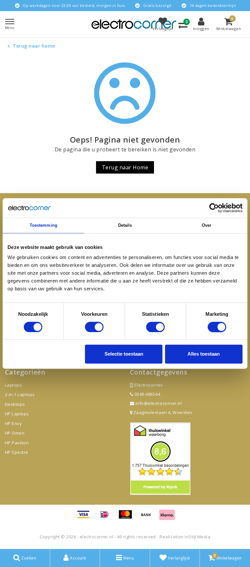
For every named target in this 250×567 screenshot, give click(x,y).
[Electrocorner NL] (133, 24)
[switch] (94, 327)
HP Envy (13, 423)
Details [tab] (125, 225)
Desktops (15, 404)
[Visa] (85, 517)
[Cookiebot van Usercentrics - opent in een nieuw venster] (214, 208)
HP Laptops (17, 414)
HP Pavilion (17, 443)
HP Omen (14, 433)
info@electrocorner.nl (158, 403)
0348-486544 (146, 394)
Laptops (13, 385)
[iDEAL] (106, 517)
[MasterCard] (127, 517)
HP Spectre (16, 452)
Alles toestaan (204, 354)
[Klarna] (167, 517)
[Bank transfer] (148, 517)
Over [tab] (206, 225)
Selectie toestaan (123, 354)
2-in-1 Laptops (20, 394)
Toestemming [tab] (43, 225)
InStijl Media (197, 537)
